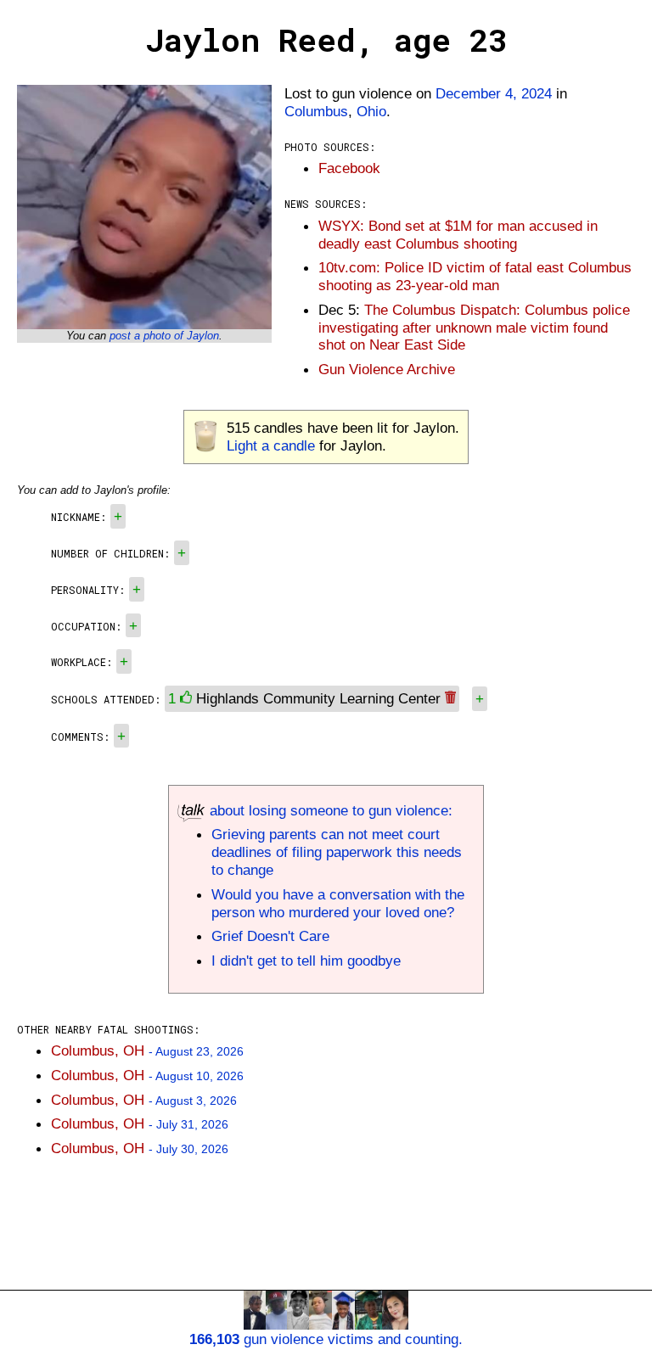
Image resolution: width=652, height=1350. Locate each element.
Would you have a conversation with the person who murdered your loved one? (337, 903)
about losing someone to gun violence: (328, 810)
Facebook (349, 168)
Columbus (316, 111)
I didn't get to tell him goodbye (306, 960)
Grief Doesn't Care (270, 935)
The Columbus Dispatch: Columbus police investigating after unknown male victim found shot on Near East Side (474, 327)
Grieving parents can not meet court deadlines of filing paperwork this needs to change (336, 852)
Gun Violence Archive (386, 369)
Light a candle (271, 445)
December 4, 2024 (494, 93)
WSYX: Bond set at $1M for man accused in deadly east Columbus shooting (458, 234)
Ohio (371, 111)
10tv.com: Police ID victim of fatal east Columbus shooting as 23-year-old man (475, 276)
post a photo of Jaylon (164, 335)
